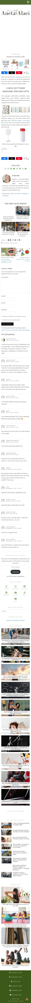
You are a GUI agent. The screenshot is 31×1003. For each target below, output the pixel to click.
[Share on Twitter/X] (13, 240)
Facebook (5, 195)
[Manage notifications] (27, 999)
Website (4, 310)
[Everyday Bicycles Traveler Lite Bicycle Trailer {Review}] (6, 832)
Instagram (24, 193)
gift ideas (6, 243)
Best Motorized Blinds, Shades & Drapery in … (8, 218)
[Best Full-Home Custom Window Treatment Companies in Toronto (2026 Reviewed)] (15, 935)
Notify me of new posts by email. (11, 320)
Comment (5, 277)
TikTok (16, 981)
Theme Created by (15, 1001)
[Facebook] (20, 169)
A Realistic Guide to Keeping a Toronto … (22, 218)
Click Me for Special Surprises (15, 620)
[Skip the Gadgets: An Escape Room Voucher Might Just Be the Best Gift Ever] (23, 226)
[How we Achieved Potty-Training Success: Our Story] (6, 839)
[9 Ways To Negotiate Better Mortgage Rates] (6, 825)
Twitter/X (17, 193)
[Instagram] (8, 169)
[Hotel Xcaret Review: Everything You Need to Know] (6, 853)
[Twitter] (5, 169)
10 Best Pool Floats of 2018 (23, 259)
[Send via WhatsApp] (17, 240)
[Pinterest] (11, 169)
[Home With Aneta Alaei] (15, 11)
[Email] (25, 169)
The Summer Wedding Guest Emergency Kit (7, 260)
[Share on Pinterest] (15, 240)
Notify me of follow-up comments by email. (14, 316)
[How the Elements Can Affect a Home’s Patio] (8, 226)
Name (3, 296)
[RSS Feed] (23, 169)
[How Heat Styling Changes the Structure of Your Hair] (15, 895)
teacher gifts (13, 243)
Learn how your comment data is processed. (15, 330)
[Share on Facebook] (11, 240)
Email (3, 303)
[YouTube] (14, 169)
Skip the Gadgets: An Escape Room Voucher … (22, 234)
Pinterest (16, 990)
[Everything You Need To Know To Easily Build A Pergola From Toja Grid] (6, 860)
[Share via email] (8, 240)
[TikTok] (17, 169)
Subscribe (15, 572)
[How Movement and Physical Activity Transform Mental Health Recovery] (15, 915)
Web (11, 193)
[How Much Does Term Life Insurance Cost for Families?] (15, 956)
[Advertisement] (15, 35)
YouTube (16, 995)
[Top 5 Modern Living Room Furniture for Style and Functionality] (6, 846)
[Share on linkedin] (19, 240)
